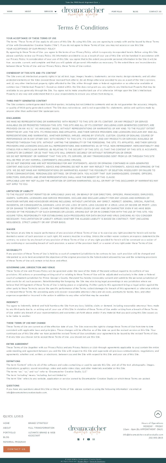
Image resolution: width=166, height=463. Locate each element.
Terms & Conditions (97, 462)
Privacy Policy (83, 462)
